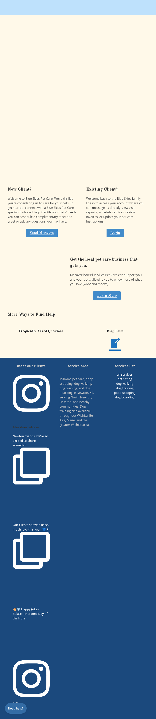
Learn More (107, 296)
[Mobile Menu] (146, 7)
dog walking (124, 383)
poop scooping (124, 393)
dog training (125, 388)
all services (125, 374)
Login (115, 233)
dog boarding (125, 397)
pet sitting (125, 379)
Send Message (42, 233)
